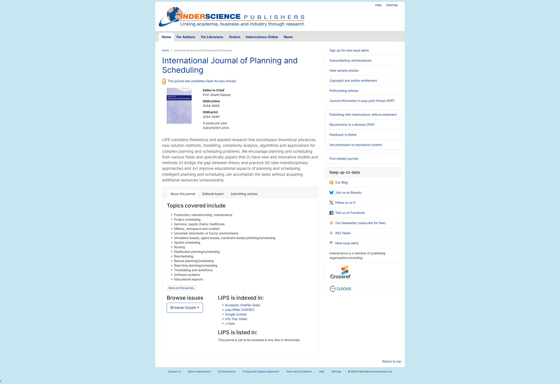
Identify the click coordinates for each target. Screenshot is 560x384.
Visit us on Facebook (350, 212)
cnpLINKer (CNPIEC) (240, 309)
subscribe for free (371, 223)
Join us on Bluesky (348, 192)
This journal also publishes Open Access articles (202, 81)
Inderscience (262, 37)
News (288, 37)
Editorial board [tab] (213, 194)
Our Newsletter (346, 223)
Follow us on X (345, 202)
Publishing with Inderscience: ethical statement (363, 114)
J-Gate (230, 323)
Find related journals (343, 158)
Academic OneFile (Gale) (242, 305)
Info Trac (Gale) (236, 319)
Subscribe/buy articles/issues (350, 60)
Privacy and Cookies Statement (261, 371)
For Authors (186, 37)
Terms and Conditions (299, 371)
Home (166, 37)
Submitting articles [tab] (244, 194)
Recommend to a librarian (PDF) (352, 124)
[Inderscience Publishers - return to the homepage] (231, 15)
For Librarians (212, 37)
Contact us (174, 371)
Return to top (391, 361)
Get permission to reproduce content (355, 145)
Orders (234, 37)
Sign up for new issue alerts (349, 50)
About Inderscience (199, 371)
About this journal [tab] (182, 194)
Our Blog (341, 182)
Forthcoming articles (343, 90)
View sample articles (344, 70)
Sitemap (392, 5)
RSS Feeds (343, 233)
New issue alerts (347, 243)
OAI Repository (227, 371)
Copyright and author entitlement (353, 80)
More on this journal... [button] (182, 288)
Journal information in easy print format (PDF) (361, 101)
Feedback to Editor (343, 134)
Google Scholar (236, 314)
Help (378, 5)
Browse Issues (183, 307)
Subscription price (216, 127)
